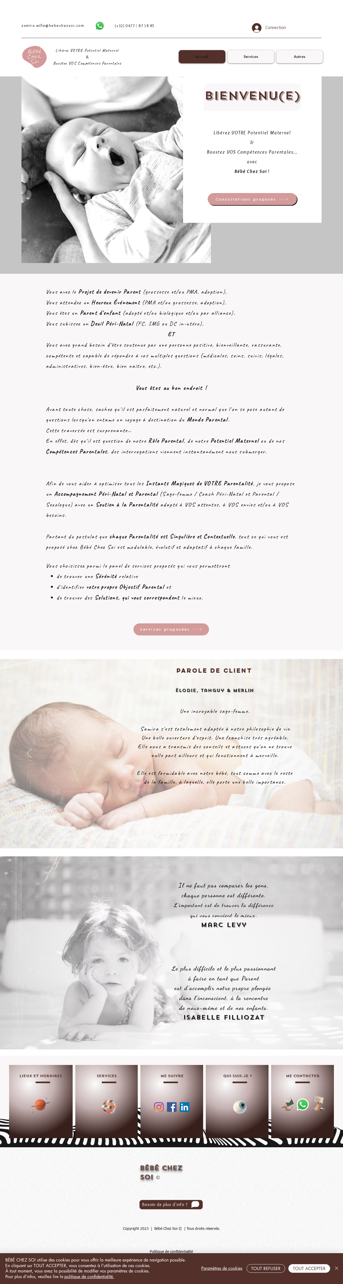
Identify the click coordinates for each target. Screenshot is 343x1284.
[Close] (336, 1268)
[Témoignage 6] (181, 835)
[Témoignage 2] (162, 835)
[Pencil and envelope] (287, 1103)
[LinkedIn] (184, 1107)
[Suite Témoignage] (186, 835)
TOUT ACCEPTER (309, 1268)
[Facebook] (172, 1107)
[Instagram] (159, 1107)
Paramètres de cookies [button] (221, 1268)
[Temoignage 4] (171, 835)
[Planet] (40, 1104)
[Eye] (240, 1107)
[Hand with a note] (318, 1103)
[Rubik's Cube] (109, 1106)
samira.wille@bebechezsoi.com (52, 25)
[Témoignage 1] (157, 835)
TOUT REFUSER (266, 1268)
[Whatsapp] (100, 26)
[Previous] (29, 754)
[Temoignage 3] (166, 835)
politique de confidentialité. (89, 1276)
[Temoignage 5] (176, 835)
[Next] (313, 754)
